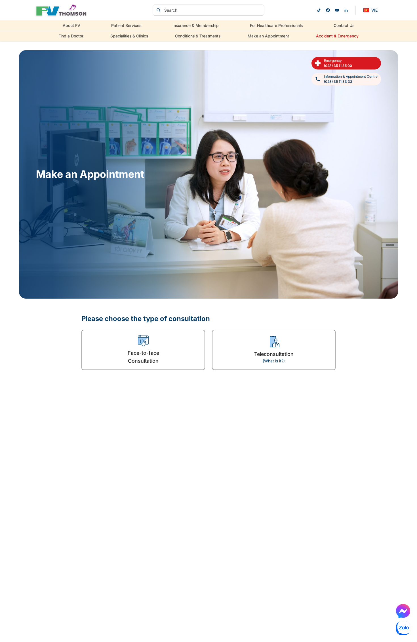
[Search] (158, 10)
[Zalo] (403, 628)
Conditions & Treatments (197, 35)
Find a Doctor (70, 35)
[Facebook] (327, 10)
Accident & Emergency (337, 35)
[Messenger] (403, 611)
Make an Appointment (268, 35)
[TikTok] (318, 10)
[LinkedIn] (346, 10)
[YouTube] (337, 10)
